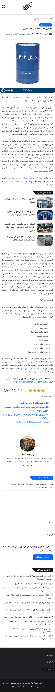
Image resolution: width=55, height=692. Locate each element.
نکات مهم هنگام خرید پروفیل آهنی (34, 403)
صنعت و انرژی (39, 18)
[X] (23, 466)
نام (51, 522)
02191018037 (15, 687)
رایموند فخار (44, 34)
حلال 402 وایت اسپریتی (33, 178)
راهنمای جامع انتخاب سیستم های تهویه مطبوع (33, 583)
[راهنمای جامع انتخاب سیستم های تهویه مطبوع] (45, 202)
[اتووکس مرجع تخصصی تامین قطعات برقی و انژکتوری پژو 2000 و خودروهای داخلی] (45, 228)
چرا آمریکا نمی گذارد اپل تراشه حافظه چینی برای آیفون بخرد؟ (27, 617)
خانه (48, 18)
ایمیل (50, 534)
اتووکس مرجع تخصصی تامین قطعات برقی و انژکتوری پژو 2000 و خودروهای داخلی (19, 227)
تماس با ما (49, 661)
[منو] (3, 7)
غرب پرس (5, 683)
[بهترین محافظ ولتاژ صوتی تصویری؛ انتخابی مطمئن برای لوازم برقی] (45, 215)
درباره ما (50, 655)
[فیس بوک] (27, 466)
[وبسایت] (31, 466)
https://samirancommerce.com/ (27, 382)
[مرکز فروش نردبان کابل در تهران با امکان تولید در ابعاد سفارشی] (45, 240)
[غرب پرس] (27, 6)
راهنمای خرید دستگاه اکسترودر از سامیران (31, 422)
